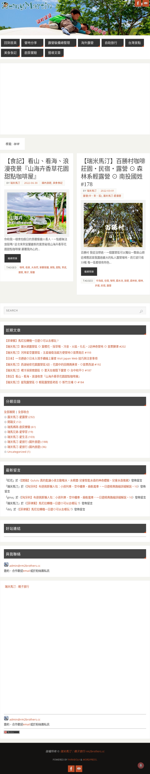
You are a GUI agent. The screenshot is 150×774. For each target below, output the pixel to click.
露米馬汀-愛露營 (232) (21, 417)
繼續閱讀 (12, 258)
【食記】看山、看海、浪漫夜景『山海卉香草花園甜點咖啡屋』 (36, 169)
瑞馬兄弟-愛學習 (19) (20, 432)
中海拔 (99, 280)
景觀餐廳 (44, 267)
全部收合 (23, 412)
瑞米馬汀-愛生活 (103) (21, 437)
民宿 (103, 285)
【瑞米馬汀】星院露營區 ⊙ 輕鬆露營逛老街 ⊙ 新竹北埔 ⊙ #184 (44, 382)
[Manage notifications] (141, 765)
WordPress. (90, 759)
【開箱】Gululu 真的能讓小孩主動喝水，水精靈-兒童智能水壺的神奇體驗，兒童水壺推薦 (75, 480)
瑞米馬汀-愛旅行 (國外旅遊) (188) (27, 442)
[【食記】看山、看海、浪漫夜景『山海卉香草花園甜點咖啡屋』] (36, 213)
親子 (26, 272)
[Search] (141, 311)
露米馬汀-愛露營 (112, 196)
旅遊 (126, 280)
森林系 (133, 280)
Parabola (74, 759)
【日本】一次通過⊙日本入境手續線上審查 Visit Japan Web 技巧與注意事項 (50, 358)
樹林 (140, 280)
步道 (97, 285)
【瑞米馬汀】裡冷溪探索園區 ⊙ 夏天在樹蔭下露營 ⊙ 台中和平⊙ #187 (47, 370)
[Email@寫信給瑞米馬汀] (145, 3)
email (26, 571)
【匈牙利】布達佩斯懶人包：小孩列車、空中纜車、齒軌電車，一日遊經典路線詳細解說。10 (82, 486)
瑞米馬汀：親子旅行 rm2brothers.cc (82, 751)
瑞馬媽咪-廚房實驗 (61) (21, 427)
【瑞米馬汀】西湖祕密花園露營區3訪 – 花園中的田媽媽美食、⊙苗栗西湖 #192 (52, 364)
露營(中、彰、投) (92, 196)
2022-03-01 (107, 190)
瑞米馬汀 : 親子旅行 (17, 586)
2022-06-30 (31, 183)
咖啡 (22, 267)
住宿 (106, 280)
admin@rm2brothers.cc (24, 566)
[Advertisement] (75, 98)
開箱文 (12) (14, 422)
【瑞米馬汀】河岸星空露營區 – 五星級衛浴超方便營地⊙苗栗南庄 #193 (47, 352)
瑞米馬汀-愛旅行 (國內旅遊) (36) (26, 447)
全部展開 (9, 412)
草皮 (64, 267)
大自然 (34, 267)
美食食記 (58, 183)
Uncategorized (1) (18, 452)
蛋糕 (20, 272)
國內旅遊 (47, 183)
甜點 (58, 267)
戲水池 (119, 280)
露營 (109, 285)
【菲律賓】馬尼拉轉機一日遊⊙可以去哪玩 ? (31, 341)
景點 (52, 267)
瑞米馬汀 (15, 183)
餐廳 (32, 272)
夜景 (27, 267)
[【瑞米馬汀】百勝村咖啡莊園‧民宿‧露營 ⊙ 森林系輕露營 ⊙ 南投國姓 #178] (113, 225)
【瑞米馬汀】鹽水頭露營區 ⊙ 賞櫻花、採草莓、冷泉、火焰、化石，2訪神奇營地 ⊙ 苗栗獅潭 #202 (65, 346)
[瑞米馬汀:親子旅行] (138, 3)
